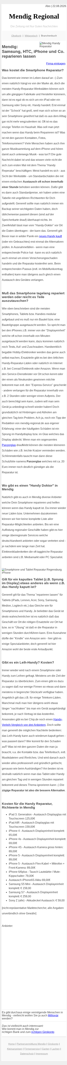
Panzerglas (9, 445)
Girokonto (53, 1043)
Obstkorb (16, 35)
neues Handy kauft (50, 236)
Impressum (42, 1053)
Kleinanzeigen (14, 1048)
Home (11, 1043)
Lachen (56, 1048)
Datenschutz (27, 1053)
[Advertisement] (33, 972)
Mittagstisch (31, 35)
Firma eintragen (55, 63)
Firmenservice (32, 1048)
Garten (45, 1048)
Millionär (53, 1015)
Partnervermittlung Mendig (31, 1043)
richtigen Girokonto (42, 1032)
